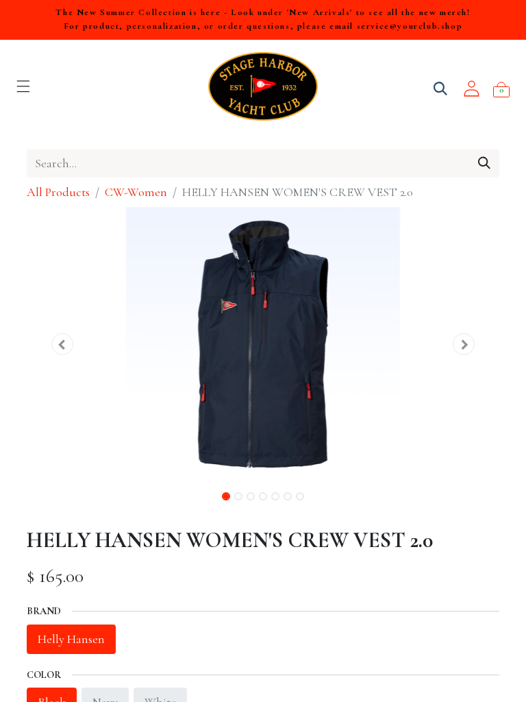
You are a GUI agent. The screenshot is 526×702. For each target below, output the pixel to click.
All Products (58, 191)
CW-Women (136, 191)
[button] (62, 344)
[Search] (484, 163)
